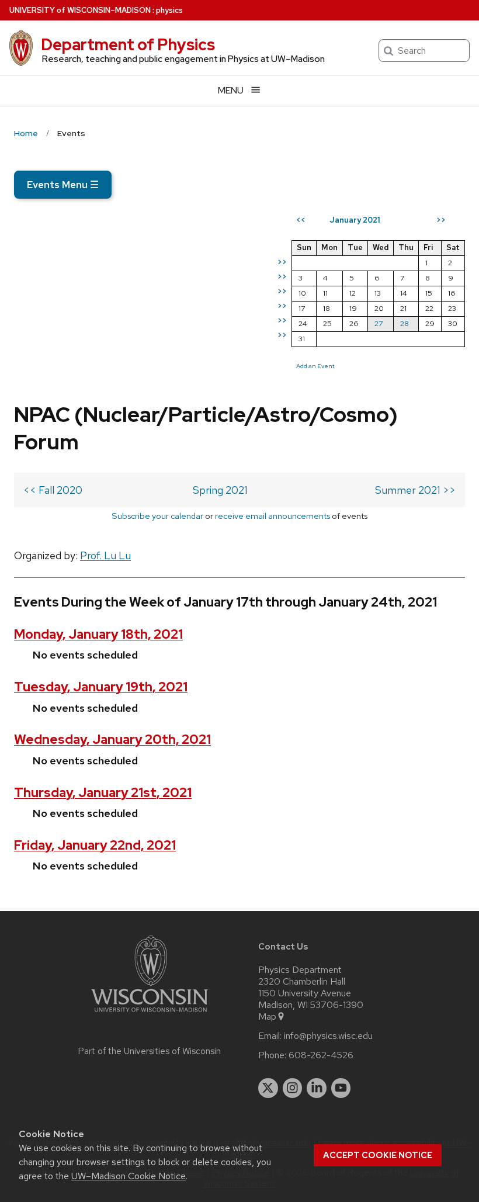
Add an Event (315, 366)
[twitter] (268, 1088)
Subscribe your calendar (157, 515)
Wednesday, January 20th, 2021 (112, 739)
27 (378, 323)
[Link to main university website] (149, 1014)
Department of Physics (128, 44)
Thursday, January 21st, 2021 (103, 792)
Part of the (149, 1051)
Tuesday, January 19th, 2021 (101, 686)
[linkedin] (317, 1088)
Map (267, 1017)
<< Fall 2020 (52, 490)
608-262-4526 (321, 1055)
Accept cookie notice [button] (377, 1155)
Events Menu (63, 184)
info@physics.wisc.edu (328, 1036)
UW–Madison (80, 10)
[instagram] (293, 1088)
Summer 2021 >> (415, 490)
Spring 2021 (220, 490)
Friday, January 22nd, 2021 (95, 845)
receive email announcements (272, 515)
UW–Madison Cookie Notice (128, 1176)
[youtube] (341, 1088)
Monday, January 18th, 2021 (98, 634)
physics (169, 10)
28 (404, 323)
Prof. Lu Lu (105, 555)
